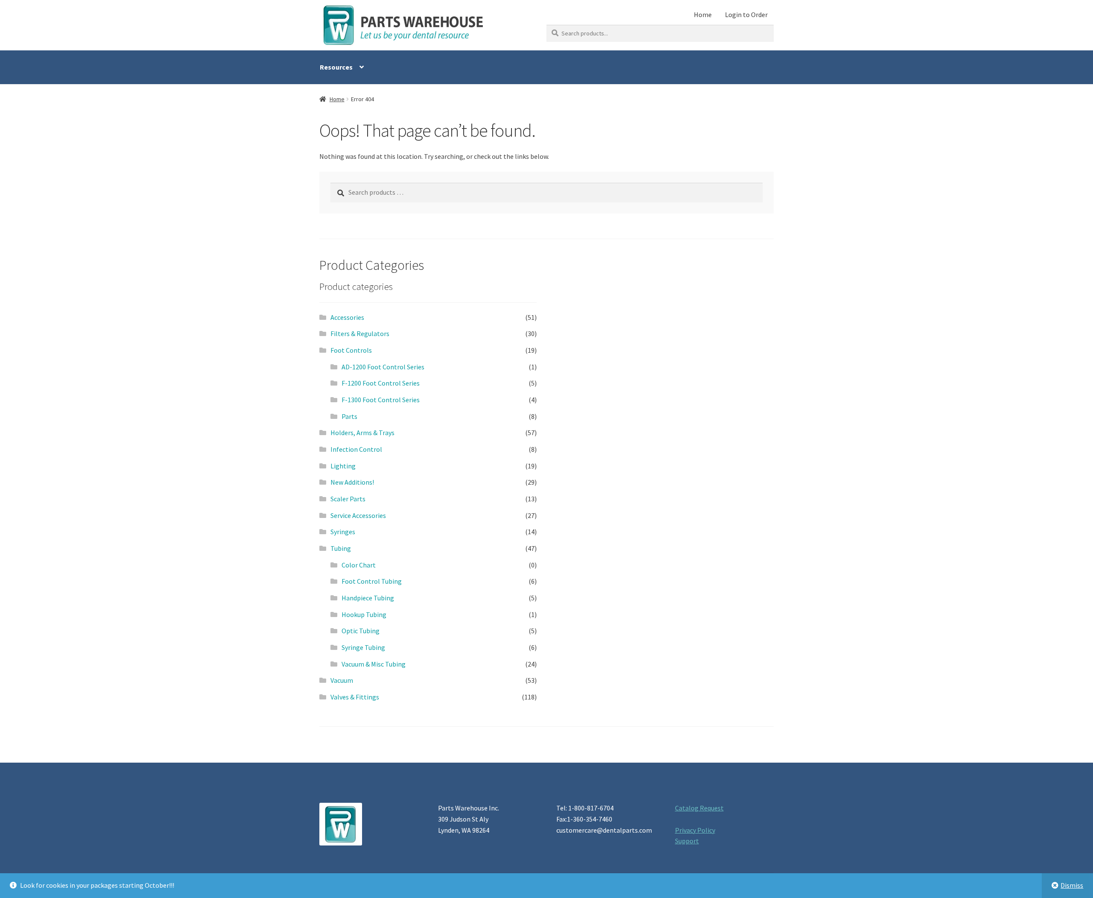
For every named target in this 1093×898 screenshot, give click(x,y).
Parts (349, 416)
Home (703, 14)
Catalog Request (699, 808)
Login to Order (746, 14)
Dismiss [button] (1072, 885)
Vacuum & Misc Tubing (374, 664)
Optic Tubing (361, 630)
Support (687, 841)
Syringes (342, 531)
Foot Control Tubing (372, 581)
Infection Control (356, 449)
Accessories (347, 317)
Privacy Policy (695, 830)
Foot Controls (351, 350)
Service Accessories (358, 515)
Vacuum (341, 680)
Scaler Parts (347, 498)
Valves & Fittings (354, 697)
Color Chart (359, 565)
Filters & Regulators (359, 333)
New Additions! (352, 482)
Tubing (340, 548)
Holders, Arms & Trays (362, 432)
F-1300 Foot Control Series (381, 399)
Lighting (343, 466)
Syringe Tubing (363, 647)
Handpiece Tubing (368, 598)
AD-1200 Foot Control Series (383, 367)
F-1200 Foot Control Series (381, 383)
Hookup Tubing (364, 614)
